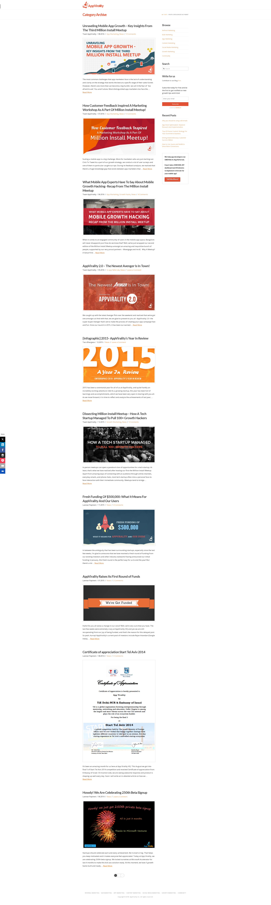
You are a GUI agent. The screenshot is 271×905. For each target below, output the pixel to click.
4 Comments (143, 194)
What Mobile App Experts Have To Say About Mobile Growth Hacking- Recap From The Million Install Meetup (118, 186)
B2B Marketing (167, 35)
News (121, 34)
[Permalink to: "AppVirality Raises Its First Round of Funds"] (119, 603)
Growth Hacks (125, 194)
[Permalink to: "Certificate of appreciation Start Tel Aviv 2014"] (119, 711)
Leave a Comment (134, 270)
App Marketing (113, 34)
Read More (87, 92)
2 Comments (118, 580)
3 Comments (131, 34)
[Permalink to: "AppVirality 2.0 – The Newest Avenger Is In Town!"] (119, 292)
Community (166, 56)
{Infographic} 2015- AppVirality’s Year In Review (115, 338)
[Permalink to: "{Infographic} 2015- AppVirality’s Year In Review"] (119, 364)
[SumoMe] (2, 471)
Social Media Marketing (170, 47)
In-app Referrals (113, 270)
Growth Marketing (114, 422)
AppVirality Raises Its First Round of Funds (111, 576)
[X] (2, 439)
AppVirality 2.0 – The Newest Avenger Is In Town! (116, 266)
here (179, 81)
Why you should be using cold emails (174, 121)
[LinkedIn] (2, 444)
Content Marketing (168, 43)
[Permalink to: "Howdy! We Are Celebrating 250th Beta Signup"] (119, 824)
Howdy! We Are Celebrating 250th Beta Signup (115, 792)
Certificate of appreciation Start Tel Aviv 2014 (114, 652)
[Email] (2, 465)
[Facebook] (2, 450)
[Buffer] (2, 455)
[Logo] (93, 4)
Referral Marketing (168, 30)
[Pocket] (2, 460)
